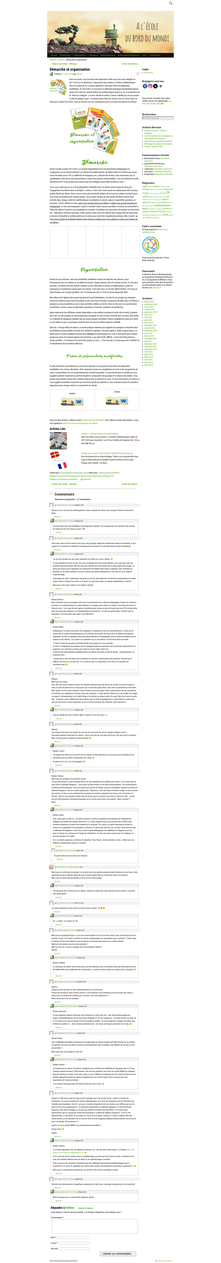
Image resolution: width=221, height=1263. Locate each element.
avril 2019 (148, 320)
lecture (164, 202)
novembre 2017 (150, 338)
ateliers (102, 473)
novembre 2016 (150, 346)
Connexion (148, 72)
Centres (61, 59)
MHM (144, 208)
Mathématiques (107, 55)
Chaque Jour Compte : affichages (63, 64)
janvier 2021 (149, 301)
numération (153, 211)
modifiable (62, 479)
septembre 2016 (150, 349)
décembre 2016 (150, 344)
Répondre (58, 517)
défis (164, 197)
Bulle (151, 189)
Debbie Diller (152, 197)
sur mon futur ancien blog (156, 102)
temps (149, 217)
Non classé (84, 473)
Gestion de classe (152, 199)
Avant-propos (65, 55)
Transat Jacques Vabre (153, 146)
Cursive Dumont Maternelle (93, 420)
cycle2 (145, 196)
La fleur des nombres (131, 64)
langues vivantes (156, 202)
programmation (154, 215)
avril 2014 (148, 359)
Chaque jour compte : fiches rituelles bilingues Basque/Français (107, 453)
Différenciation (159, 197)
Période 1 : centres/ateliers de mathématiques (99, 433)
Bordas (167, 186)
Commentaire (57, 1217)
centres (108, 473)
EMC (168, 197)
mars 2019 (148, 322)
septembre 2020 (150, 304)
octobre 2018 (149, 328)
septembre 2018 (150, 330)
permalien (87, 479)
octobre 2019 (149, 309)
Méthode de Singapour (156, 209)
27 (138, 73)
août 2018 (148, 333)
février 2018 (149, 336)
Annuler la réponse (85, 1208)
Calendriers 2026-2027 (153, 166)
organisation (72, 479)
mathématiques (97, 476)
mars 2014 (148, 362)
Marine (77, 867)
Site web (54, 1248)
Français (92, 55)
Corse (162, 193)
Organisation (79, 55)
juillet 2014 (148, 357)
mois (148, 209)
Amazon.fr (157, 287)
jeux (158, 199)
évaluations (155, 218)
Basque (156, 186)
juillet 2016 (148, 354)
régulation (171, 215)
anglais (145, 186)
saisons (144, 218)
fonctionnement (69, 476)
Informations (155, 55)
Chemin (52, 59)
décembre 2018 (150, 325)
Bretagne (145, 189)
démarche (58, 476)
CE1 (154, 189)
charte (150, 193)
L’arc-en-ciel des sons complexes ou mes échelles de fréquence (158, 137)
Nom (53, 1237)
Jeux (144, 55)
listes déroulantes (83, 476)
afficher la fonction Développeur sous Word (80, 423)
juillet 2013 (148, 365)
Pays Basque (146, 215)
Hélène (69, 1208)
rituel (165, 214)
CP (112, 473)
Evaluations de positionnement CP (158, 141)
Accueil (54, 55)
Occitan (162, 211)
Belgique (162, 186)
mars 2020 (148, 307)
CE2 (157, 189)
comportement (156, 193)
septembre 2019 (150, 312)
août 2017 (148, 341)
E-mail (54, 1243)
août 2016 (148, 351)
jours (160, 199)
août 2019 (148, 315)
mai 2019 (148, 317)
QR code (160, 215)
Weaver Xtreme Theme (164, 1261)
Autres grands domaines (128, 55)
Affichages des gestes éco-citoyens (158, 144)
